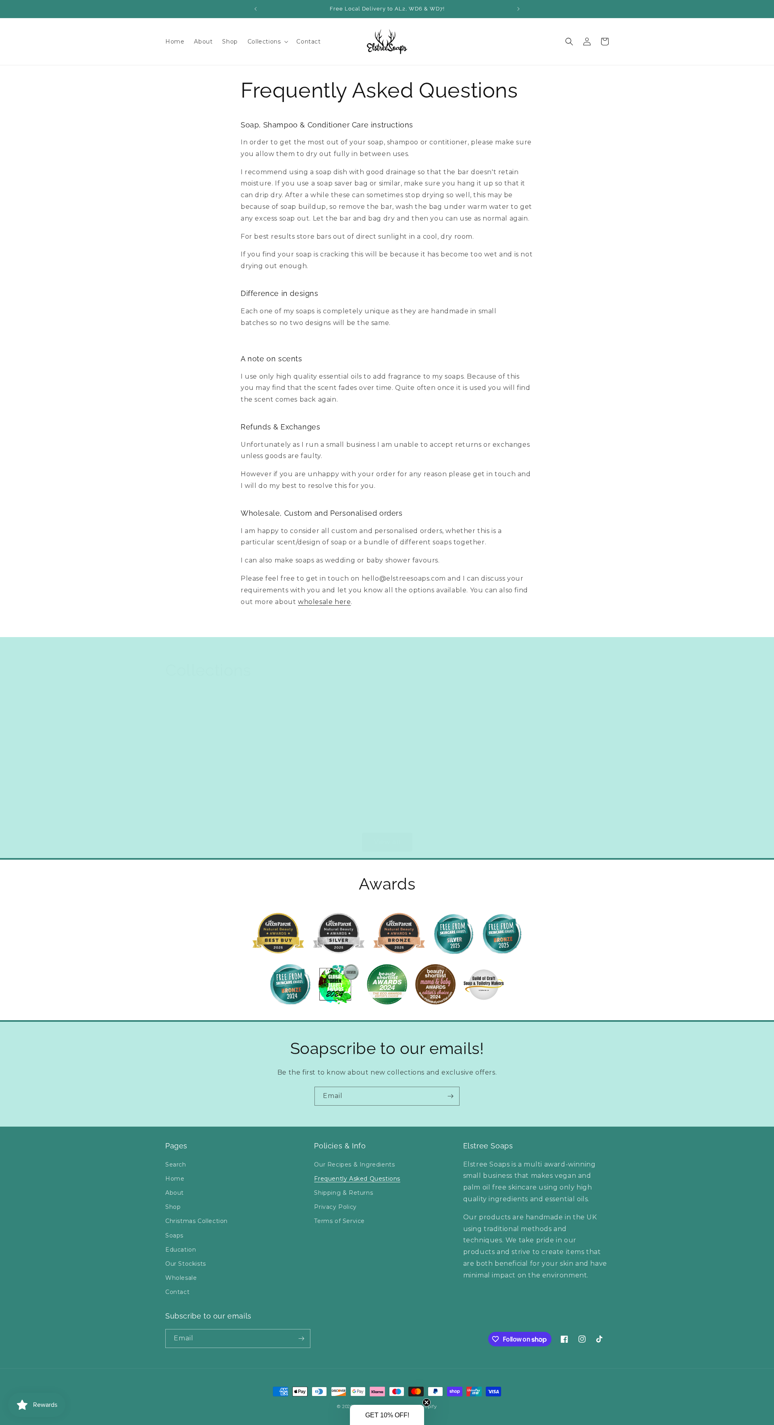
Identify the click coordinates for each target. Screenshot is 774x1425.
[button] (267, 41)
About (174, 1192)
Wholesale (181, 1277)
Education (180, 1249)
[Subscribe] (450, 1096)
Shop (173, 1206)
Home (174, 1178)
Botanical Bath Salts (313, 821)
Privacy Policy (335, 1206)
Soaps (176, 821)
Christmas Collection (196, 1221)
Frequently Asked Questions (357, 1178)
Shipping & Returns (343, 1192)
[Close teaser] (426, 1402)
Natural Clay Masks (423, 821)
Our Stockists (185, 1263)
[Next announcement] (518, 9)
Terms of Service (339, 1221)
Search (175, 1164)
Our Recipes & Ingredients (354, 1164)
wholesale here (324, 602)
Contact (177, 1292)
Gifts (508, 821)
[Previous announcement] (255, 9)
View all (387, 842)
